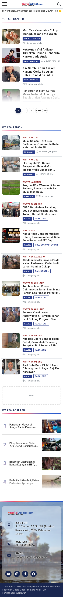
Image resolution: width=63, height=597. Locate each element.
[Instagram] (17, 574)
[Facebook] (33, 574)
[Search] (59, 4)
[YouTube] (8, 574)
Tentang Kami (34, 589)
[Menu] (4, 4)
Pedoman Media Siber (13, 589)
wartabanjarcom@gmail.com (31, 557)
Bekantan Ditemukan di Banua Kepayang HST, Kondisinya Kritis (22, 463)
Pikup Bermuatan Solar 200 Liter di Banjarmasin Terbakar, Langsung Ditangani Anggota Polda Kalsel (23, 444)
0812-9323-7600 (25, 545)
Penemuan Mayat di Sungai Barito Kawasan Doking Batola (22, 426)
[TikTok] (25, 574)
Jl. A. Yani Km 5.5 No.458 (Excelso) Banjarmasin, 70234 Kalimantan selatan (34, 530)
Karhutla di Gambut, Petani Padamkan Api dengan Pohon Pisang (24, 482)
